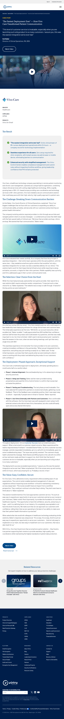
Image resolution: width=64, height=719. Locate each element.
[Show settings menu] (56, 255)
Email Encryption (6, 648)
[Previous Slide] (4, 581)
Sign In (48, 1)
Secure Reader (6, 659)
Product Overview (7, 620)
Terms (4, 708)
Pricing (4, 631)
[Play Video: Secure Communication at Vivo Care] (32, 239)
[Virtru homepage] (10, 683)
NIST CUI (26, 631)
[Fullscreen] (59, 255)
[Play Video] (4, 255)
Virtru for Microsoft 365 (8, 625)
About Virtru (27, 648)
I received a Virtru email (57, 1)
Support (48, 651)
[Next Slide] (60, 581)
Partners (26, 662)
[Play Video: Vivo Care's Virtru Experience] (32, 423)
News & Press (27, 659)
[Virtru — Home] (7, 7)
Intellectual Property (29, 665)
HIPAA (26, 620)
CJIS (25, 628)
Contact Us (49, 648)
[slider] (30, 255)
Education (49, 623)
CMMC (26, 639)
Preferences (23, 708)
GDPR (25, 625)
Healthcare (49, 620)
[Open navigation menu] (60, 7)
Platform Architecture (8, 654)
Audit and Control (7, 662)
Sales (47, 654)
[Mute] (53, 255)
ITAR (25, 623)
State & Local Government (53, 631)
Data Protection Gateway (8, 628)
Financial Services (51, 636)
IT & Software (49, 625)
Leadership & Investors (30, 657)
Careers (26, 654)
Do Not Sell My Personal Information (39, 708)
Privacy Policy (27, 699)
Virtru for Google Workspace (9, 623)
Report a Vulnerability (51, 659)
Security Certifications (30, 668)
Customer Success (31, 443)
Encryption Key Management (9, 665)
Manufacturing (50, 633)
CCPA (25, 633)
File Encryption (6, 651)
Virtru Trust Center (55, 708)
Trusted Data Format (7, 657)
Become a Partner (51, 657)
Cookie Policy (15, 708)
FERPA (26, 636)
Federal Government (51, 628)
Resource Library (28, 670)
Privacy (9, 708)
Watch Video (9, 49)
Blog (25, 651)
